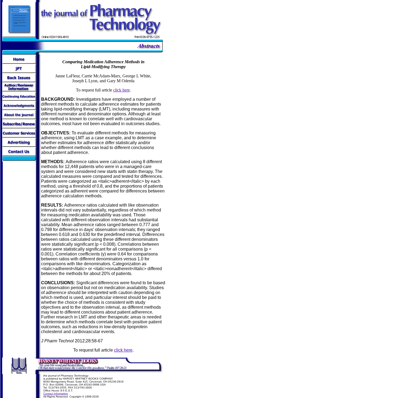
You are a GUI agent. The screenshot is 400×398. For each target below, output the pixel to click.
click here (121, 90)
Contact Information (55, 393)
